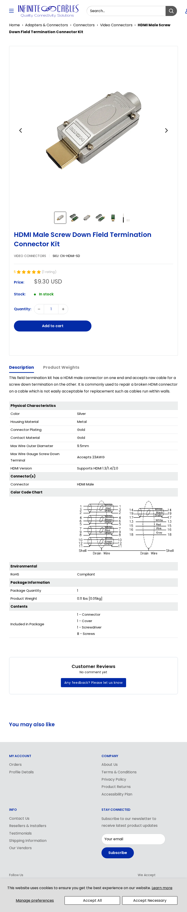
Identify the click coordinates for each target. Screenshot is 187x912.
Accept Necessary (149, 900)
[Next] (166, 130)
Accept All (92, 900)
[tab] (21, 368)
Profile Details (21, 772)
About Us (109, 764)
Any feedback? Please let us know (93, 682)
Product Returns (116, 786)
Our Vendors (20, 848)
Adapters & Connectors (46, 25)
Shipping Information (28, 840)
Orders (15, 764)
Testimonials (20, 833)
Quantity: (22, 309)
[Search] (171, 11)
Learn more (162, 888)
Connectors (84, 25)
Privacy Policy (113, 779)
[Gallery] (93, 138)
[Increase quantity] (63, 309)
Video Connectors (116, 25)
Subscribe (117, 852)
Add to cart (52, 326)
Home (14, 25)
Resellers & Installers (27, 825)
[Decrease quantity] (39, 309)
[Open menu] (11, 11)
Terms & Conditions (119, 772)
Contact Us (19, 818)
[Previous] (20, 130)
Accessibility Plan (116, 794)
